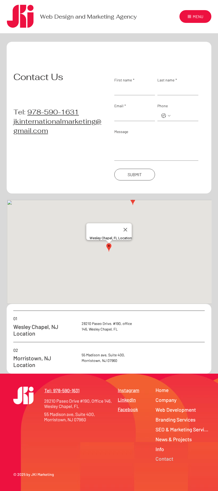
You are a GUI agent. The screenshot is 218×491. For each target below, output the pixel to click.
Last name (167, 80)
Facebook (128, 409)
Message (121, 131)
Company (166, 400)
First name (124, 80)
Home (162, 390)
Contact (164, 459)
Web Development (176, 410)
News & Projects (174, 439)
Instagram (128, 390)
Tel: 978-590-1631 (61, 390)
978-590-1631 (53, 112)
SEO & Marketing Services (183, 429)
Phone (162, 106)
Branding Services (175, 419)
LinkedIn (127, 400)
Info (160, 449)
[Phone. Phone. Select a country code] (166, 116)
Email (120, 106)
